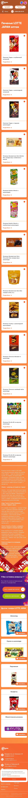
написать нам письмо (12, 596)
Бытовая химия (4, 786)
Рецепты (3, 789)
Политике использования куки (13, 775)
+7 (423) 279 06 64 (9, 758)
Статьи (16, 788)
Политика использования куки (16, 794)
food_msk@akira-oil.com (10, 766)
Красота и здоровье (5, 784)
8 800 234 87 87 (19, 11)
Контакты (16, 785)
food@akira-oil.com (9, 756)
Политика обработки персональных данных (19, 793)
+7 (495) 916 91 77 (9, 769)
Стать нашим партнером (11, 589)
